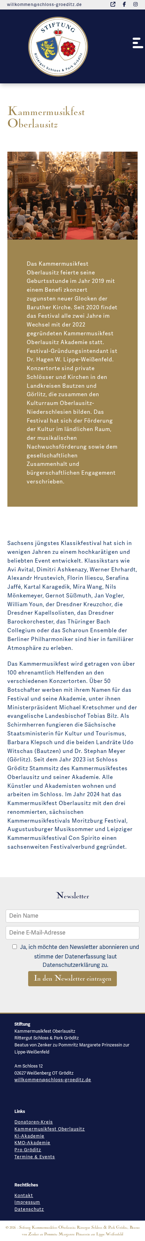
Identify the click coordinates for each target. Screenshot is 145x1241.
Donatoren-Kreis (33, 1122)
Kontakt (23, 1195)
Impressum (27, 1202)
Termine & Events (34, 1157)
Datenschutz (29, 1209)
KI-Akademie (29, 1136)
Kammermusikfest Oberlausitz (49, 1129)
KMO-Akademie (32, 1143)
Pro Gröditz (27, 1150)
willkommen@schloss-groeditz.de (44, 4)
